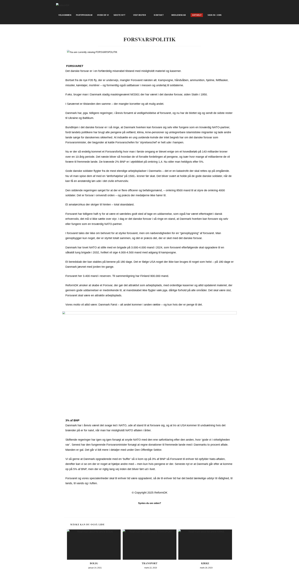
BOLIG (94, 563)
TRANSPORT (149, 563)
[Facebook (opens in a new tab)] (241, 5)
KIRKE (205, 563)
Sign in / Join (214, 15)
